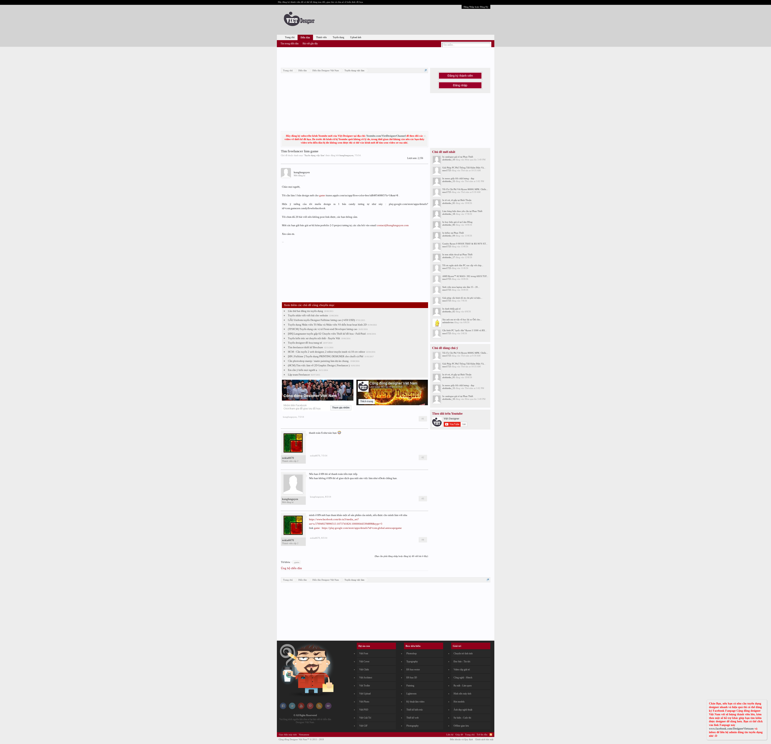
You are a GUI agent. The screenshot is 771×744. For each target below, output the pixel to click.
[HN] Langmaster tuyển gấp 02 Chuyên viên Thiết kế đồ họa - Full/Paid (327, 333)
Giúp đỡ (459, 734)
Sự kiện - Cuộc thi (462, 717)
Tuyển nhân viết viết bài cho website (308, 315)
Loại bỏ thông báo (424, 135)
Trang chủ (290, 37)
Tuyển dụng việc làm (314, 155)
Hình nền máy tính (462, 693)
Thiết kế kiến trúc (414, 709)
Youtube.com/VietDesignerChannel (386, 135)
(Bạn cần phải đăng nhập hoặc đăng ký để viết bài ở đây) (401, 556)
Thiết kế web (412, 717)
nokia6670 (288, 457)
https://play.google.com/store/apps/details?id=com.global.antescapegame (362, 527)
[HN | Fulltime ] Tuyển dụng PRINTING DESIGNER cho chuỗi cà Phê (325, 356)
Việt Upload (365, 693)
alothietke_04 (448, 235)
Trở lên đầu (482, 734)
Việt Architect (365, 677)
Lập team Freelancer (299, 374)
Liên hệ (449, 734)
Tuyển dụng (338, 37)
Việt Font (363, 653)
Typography (412, 661)
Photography (412, 725)
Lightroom (411, 693)
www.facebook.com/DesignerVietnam (731, 728)
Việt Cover (364, 661)
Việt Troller (364, 685)
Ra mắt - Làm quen (463, 685)
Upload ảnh (355, 37)
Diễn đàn (305, 37)
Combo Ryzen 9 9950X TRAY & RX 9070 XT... (464, 243)
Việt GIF (363, 725)
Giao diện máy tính (288, 734)
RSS (491, 734)
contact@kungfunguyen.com (393, 225)
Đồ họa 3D (411, 677)
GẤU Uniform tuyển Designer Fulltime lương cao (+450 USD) (321, 320)
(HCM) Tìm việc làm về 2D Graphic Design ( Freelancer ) (319, 365)
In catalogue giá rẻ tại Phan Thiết (457, 157)
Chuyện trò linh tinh (463, 653)
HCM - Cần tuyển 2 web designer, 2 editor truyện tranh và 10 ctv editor (326, 351)
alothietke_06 (448, 225)
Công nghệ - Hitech (463, 677)
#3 (423, 498)
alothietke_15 (448, 181)
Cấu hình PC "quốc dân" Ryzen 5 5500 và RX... (464, 330)
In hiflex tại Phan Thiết (453, 233)
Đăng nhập (460, 85)
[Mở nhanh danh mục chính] (425, 70)
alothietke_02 (448, 311)
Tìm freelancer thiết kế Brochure (305, 347)
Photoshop (411, 653)
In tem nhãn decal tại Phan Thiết (457, 254)
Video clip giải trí (462, 669)
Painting (410, 685)
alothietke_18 (448, 214)
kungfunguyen (346, 155)
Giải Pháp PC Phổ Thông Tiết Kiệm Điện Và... (463, 167)
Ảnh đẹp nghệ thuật (463, 709)
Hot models (459, 701)
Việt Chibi (364, 669)
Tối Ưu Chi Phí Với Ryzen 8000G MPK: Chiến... (465, 189)
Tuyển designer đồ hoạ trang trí (305, 342)
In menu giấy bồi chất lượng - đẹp (458, 178)
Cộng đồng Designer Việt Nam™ (301, 739)
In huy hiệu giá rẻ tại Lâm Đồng (457, 222)
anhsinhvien (448, 322)
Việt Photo (364, 701)
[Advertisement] (385, 57)
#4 (423, 539)
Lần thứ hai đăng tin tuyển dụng (305, 310)
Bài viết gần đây (310, 43)
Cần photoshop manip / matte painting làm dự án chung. (318, 360)
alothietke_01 (448, 203)
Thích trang (366, 401)
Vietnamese (304, 734)
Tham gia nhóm (341, 407)
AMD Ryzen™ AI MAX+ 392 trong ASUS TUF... (465, 276)
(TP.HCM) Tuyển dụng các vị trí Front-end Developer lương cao (322, 329)
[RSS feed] (319, 708)
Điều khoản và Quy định (461, 739)
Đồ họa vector (413, 669)
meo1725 (446, 170)
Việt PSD (363, 709)
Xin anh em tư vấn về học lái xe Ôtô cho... (462, 319)
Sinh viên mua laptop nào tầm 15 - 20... (460, 287)
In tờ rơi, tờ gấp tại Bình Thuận (456, 200)
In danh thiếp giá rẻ (451, 308)
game (322, 195)
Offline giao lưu (461, 725)
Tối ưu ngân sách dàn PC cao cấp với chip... (462, 265)
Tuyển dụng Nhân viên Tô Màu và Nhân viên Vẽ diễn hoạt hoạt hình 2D (327, 324)
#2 (423, 457)
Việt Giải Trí (365, 717)
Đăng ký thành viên (460, 75)
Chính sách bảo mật (484, 739)
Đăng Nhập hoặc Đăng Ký (476, 7)
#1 (423, 418)
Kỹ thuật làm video (415, 701)
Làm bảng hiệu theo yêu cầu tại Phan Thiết (462, 211)
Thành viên (321, 37)
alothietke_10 (448, 159)
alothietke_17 (448, 257)
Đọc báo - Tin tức (462, 661)
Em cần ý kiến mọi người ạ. (303, 369)
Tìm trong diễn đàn (289, 43)
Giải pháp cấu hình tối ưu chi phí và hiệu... (462, 298)
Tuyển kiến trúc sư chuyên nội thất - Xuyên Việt (314, 338)
